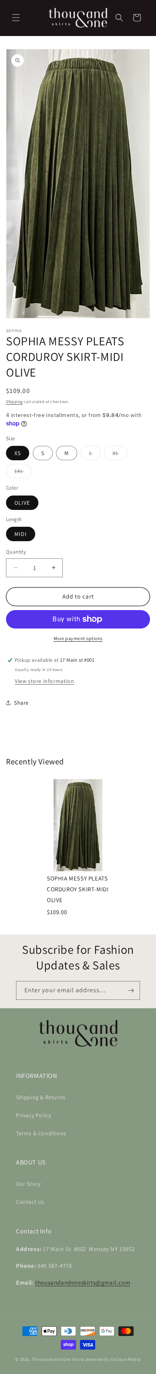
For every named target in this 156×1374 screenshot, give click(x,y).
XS (17, 453)
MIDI (20, 534)
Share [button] (21, 702)
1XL (23, 472)
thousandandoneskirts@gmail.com (82, 1282)
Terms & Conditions (41, 1133)
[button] (16, 17)
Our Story (28, 1183)
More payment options (78, 638)
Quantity (16, 551)
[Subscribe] (131, 990)
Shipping (14, 401)
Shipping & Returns (41, 1097)
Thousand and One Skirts (58, 1359)
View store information (44, 681)
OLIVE (22, 502)
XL (119, 454)
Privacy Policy (33, 1115)
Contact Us (30, 1201)
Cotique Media (126, 1359)
